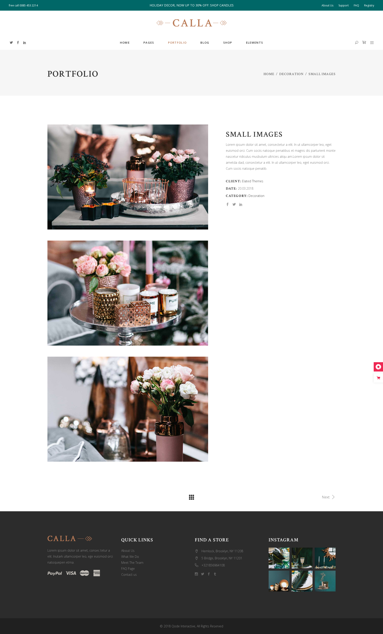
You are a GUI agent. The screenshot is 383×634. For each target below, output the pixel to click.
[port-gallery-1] (127, 176)
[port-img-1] (325, 581)
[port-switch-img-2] (302, 581)
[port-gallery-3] (127, 409)
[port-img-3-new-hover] (279, 558)
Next (326, 497)
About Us (327, 5)
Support (343, 5)
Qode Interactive (183, 626)
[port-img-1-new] (302, 558)
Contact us (129, 574)
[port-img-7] (325, 558)
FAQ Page (128, 568)
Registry (369, 5)
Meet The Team (132, 562)
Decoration (291, 74)
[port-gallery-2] (127, 293)
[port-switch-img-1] (279, 581)
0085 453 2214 (29, 5)
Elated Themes (252, 181)
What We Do (130, 556)
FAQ (356, 5)
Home (269, 74)
